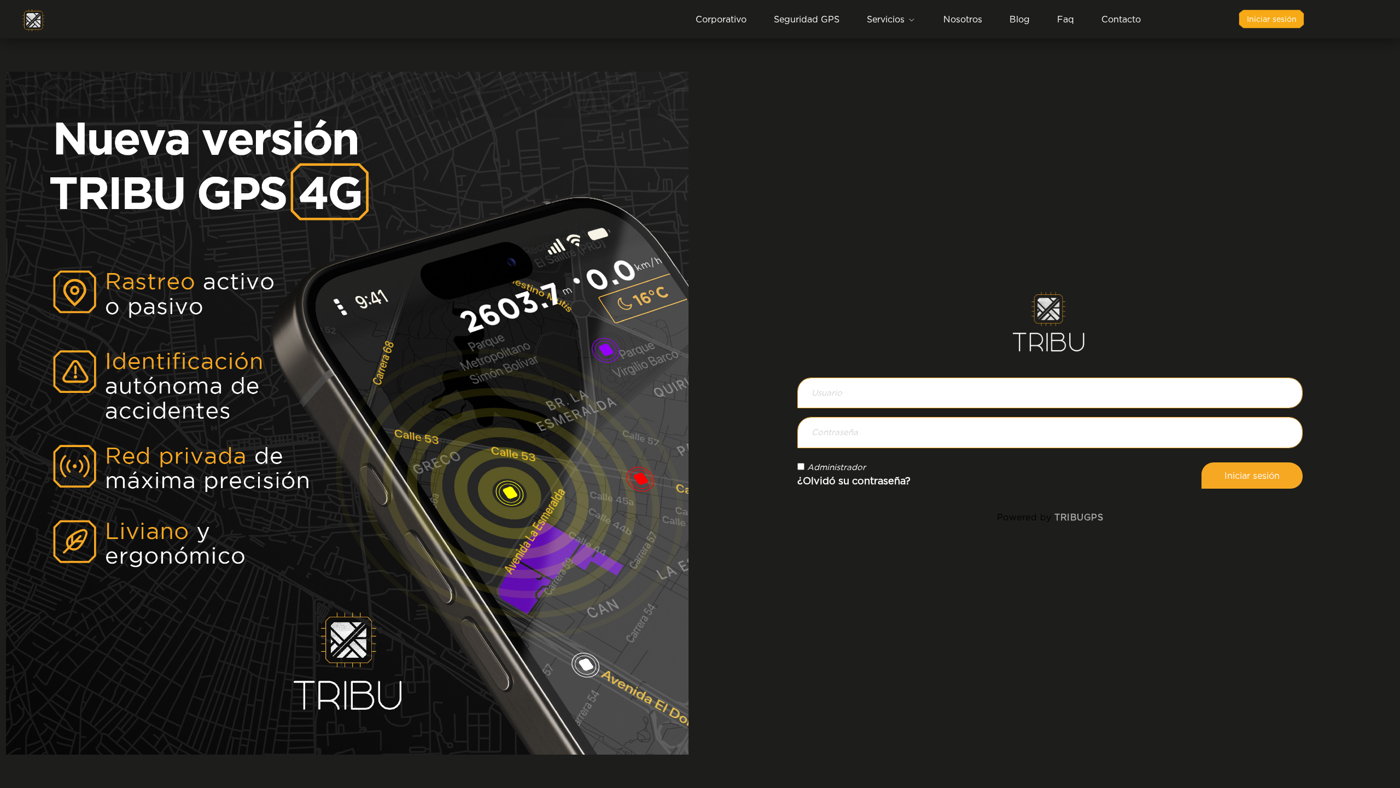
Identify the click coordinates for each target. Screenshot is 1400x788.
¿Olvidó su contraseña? (854, 481)
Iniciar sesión (1272, 19)
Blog (1020, 19)
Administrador (836, 467)
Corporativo (721, 19)
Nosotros (962, 19)
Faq (1065, 19)
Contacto (1121, 19)
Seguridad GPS (806, 19)
